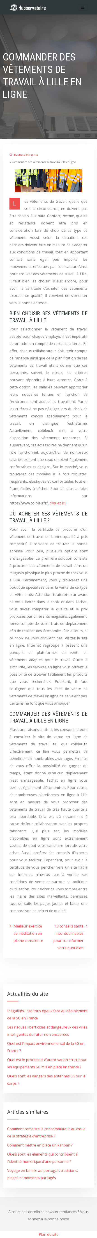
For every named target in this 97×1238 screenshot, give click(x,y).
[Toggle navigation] (83, 7)
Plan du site (48, 1234)
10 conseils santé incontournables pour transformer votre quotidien (68, 937)
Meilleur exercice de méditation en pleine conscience (28, 933)
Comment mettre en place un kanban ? (40, 1145)
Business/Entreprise (26, 154)
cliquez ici (57, 503)
